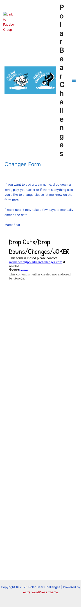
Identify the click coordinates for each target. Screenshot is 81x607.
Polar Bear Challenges (62, 80)
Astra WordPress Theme (40, 592)
